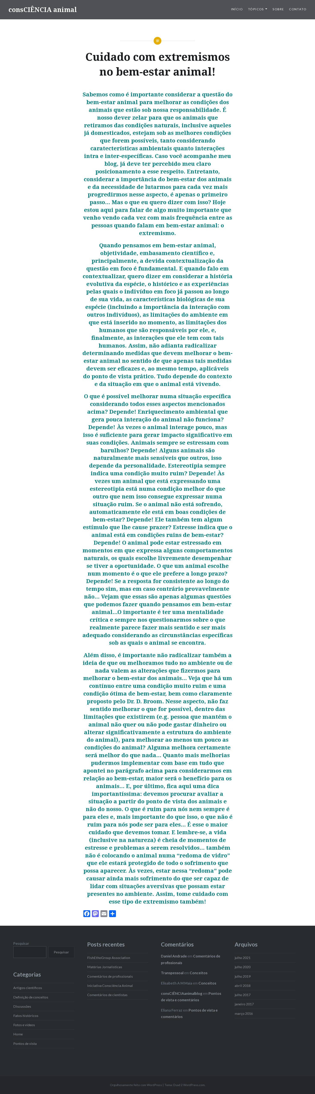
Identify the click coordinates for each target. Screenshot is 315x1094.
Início (237, 9)
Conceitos (198, 973)
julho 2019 (242, 976)
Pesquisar (21, 943)
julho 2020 (242, 967)
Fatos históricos (25, 1015)
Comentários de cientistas (107, 995)
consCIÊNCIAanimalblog (181, 993)
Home (18, 1034)
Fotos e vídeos (24, 1025)
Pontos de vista (25, 1043)
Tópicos (256, 9)
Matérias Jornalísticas (104, 967)
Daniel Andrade (174, 956)
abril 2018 (242, 985)
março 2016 (244, 1013)
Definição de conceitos (30, 997)
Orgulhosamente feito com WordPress (136, 1085)
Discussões (22, 1006)
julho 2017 (242, 995)
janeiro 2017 (244, 1004)
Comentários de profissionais (110, 976)
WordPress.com (194, 1085)
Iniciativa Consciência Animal (110, 985)
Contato (297, 9)
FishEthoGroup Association (108, 958)
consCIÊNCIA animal (43, 9)
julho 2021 (242, 958)
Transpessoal (172, 973)
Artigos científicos (27, 988)
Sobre (278, 9)
